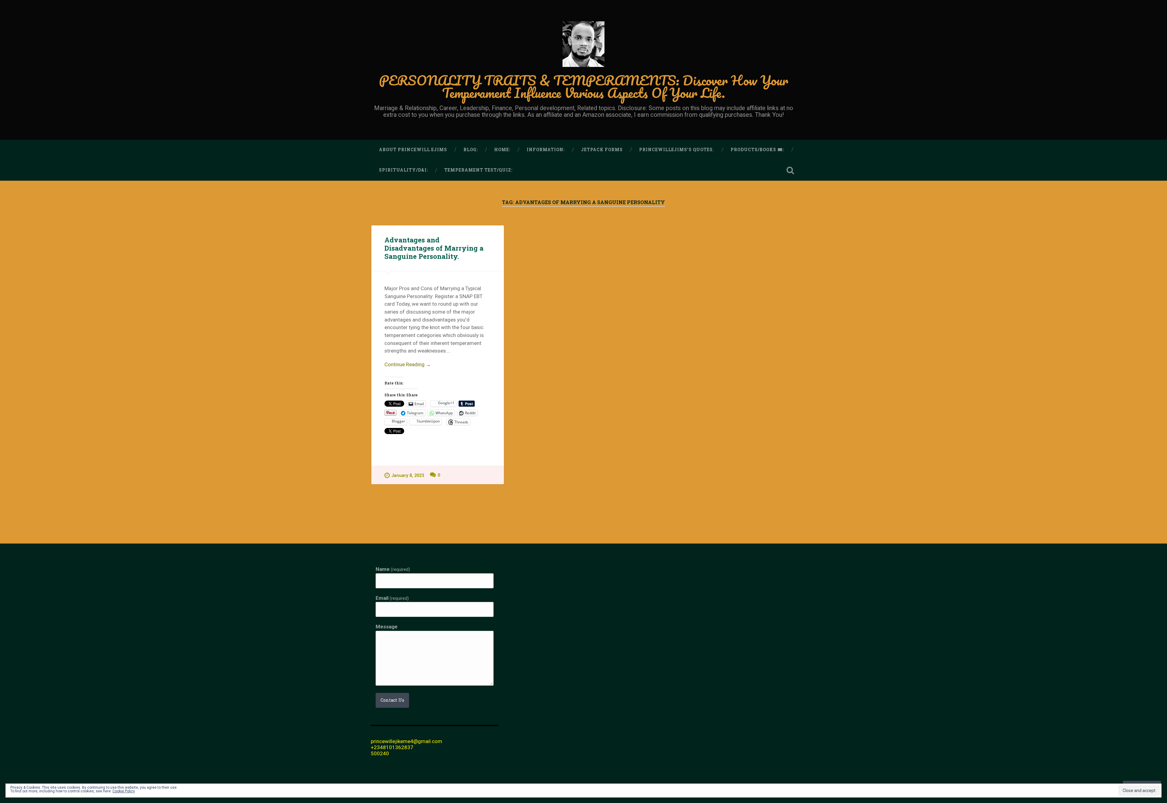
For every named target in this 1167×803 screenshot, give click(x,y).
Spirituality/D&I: (403, 170)
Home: (502, 149)
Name (393, 569)
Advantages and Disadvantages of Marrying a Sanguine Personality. (434, 248)
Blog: (470, 149)
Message (387, 626)
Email (392, 598)
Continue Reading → (407, 364)
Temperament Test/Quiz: (478, 170)
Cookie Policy (123, 791)
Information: (546, 149)
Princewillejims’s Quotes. (676, 149)
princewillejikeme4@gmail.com (406, 741)
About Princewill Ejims (413, 149)
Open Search (790, 170)
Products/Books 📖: (757, 149)
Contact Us (392, 700)
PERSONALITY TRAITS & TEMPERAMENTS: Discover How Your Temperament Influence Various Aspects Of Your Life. (583, 86)
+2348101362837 (392, 747)
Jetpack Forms (602, 149)
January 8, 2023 (407, 475)
